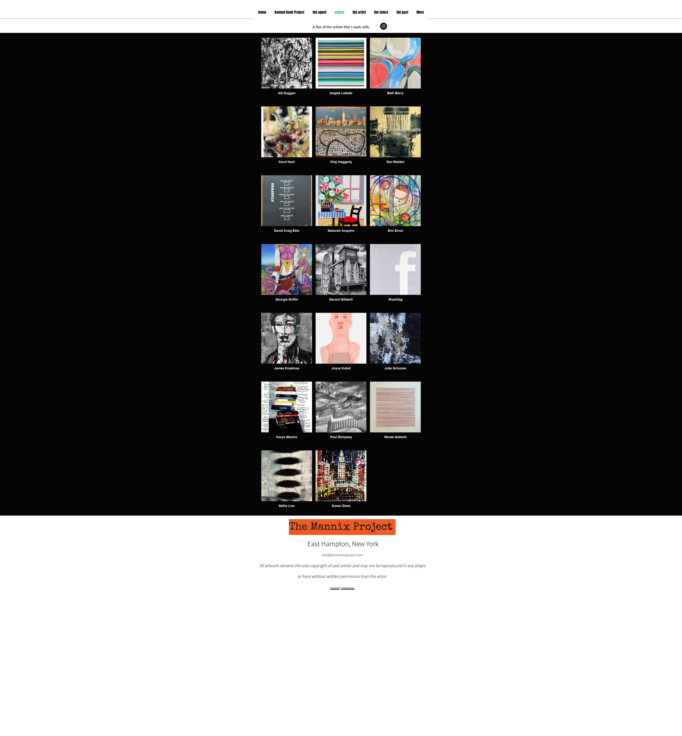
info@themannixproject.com (342, 555)
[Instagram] (383, 26)
